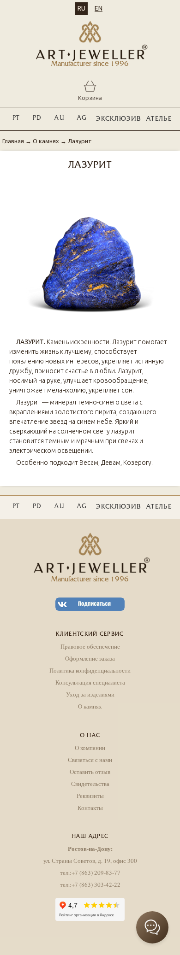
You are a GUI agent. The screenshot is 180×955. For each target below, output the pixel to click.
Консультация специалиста (90, 682)
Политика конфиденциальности (90, 670)
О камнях (46, 141)
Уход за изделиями (90, 694)
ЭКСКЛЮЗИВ (118, 119)
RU (81, 8)
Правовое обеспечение (90, 646)
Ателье (159, 119)
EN (98, 8)
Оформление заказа (90, 658)
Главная (13, 141)
